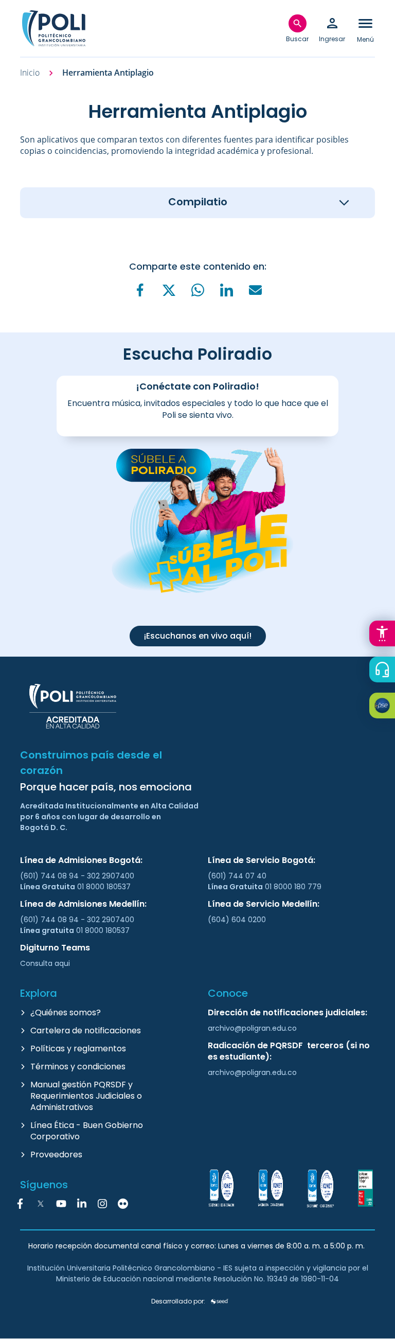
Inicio (30, 72)
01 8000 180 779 (293, 887)
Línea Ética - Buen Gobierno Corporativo (86, 1130)
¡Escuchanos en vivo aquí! (198, 636)
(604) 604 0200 (237, 919)
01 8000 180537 (104, 887)
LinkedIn (81, 1203)
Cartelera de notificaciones (85, 1030)
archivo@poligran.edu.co (252, 1028)
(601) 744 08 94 (50, 876)
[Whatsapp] (197, 289)
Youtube (61, 1203)
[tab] (197, 202)
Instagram (102, 1203)
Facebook (20, 1203)
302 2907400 (110, 876)
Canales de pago (384, 707)
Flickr (123, 1203)
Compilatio (197, 202)
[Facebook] (140, 289)
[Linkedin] (226, 289)
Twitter (40, 1203)
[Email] (255, 289)
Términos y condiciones (77, 1066)
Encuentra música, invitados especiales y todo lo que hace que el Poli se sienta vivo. (197, 409)
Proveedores (56, 1154)
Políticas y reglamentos (78, 1048)
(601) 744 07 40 (238, 876)
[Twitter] (168, 290)
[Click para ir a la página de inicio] (53, 28)
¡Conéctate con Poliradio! (197, 386)
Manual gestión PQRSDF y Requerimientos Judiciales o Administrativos (86, 1096)
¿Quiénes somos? (65, 1012)
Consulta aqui (45, 963)
